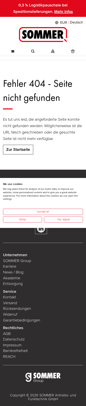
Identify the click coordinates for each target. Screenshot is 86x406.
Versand (10, 303)
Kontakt (9, 297)
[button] (68, 22)
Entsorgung (13, 283)
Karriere (9, 266)
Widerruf (10, 314)
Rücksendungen (17, 308)
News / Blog (13, 272)
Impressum (12, 345)
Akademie (12, 278)
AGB (7, 333)
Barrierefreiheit (15, 350)
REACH (9, 356)
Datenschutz (14, 339)
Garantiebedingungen (21, 320)
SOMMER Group (17, 260)
